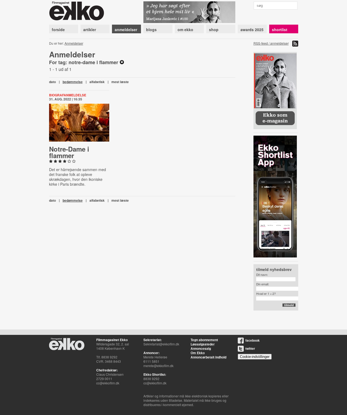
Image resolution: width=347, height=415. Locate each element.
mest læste (120, 81)
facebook (252, 340)
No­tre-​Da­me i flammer (69, 152)
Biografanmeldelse (67, 95)
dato (52, 81)
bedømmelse (73, 81)
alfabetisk (97, 81)
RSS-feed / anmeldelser (271, 43)
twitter (250, 348)
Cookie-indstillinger (254, 357)
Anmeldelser (74, 43)
